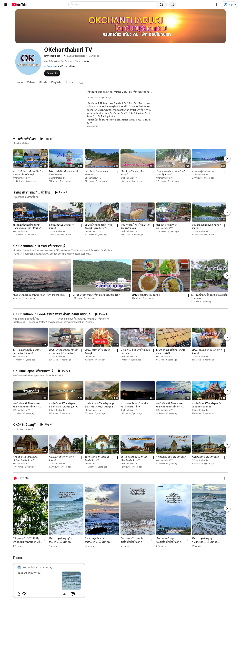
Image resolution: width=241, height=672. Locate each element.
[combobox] (113, 5)
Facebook (51, 66)
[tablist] (120, 82)
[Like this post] (18, 594)
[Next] (227, 158)
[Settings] (216, 5)
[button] (92, 126)
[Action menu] (79, 594)
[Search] (161, 4)
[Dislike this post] (24, 594)
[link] (49, 581)
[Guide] (6, 5)
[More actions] (46, 172)
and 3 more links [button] (66, 66)
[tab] (19, 82)
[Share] (65, 594)
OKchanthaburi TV (21, 178)
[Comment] (73, 594)
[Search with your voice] (172, 4)
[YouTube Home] (19, 4)
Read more (92, 126)
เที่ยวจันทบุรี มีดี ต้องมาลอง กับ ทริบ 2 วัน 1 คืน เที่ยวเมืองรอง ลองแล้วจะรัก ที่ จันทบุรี (119, 92)
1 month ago (47, 567)
